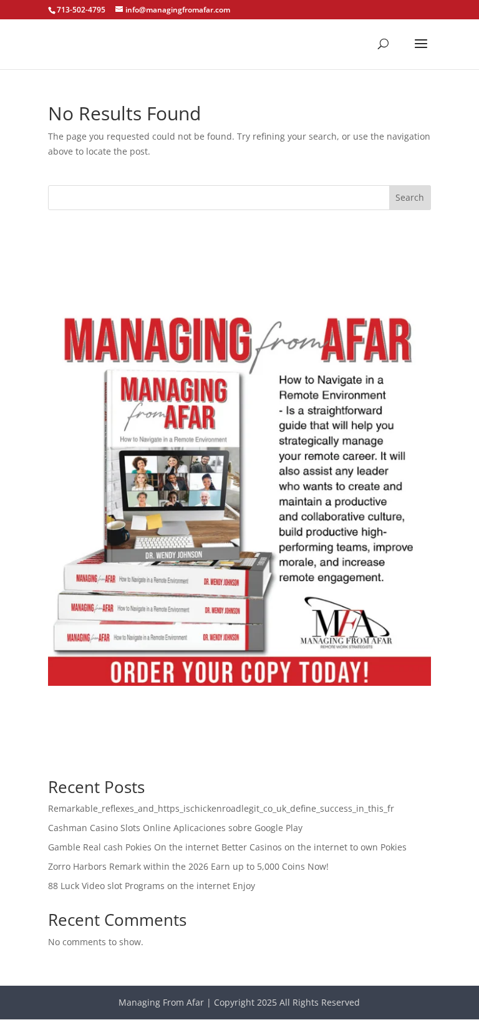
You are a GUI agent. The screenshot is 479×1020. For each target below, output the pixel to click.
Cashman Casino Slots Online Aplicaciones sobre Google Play (175, 828)
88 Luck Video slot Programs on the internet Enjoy (151, 886)
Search (409, 197)
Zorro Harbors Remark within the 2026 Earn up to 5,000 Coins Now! (188, 866)
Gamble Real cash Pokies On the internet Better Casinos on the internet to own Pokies (227, 847)
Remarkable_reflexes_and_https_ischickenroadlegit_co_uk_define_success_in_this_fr (221, 808)
